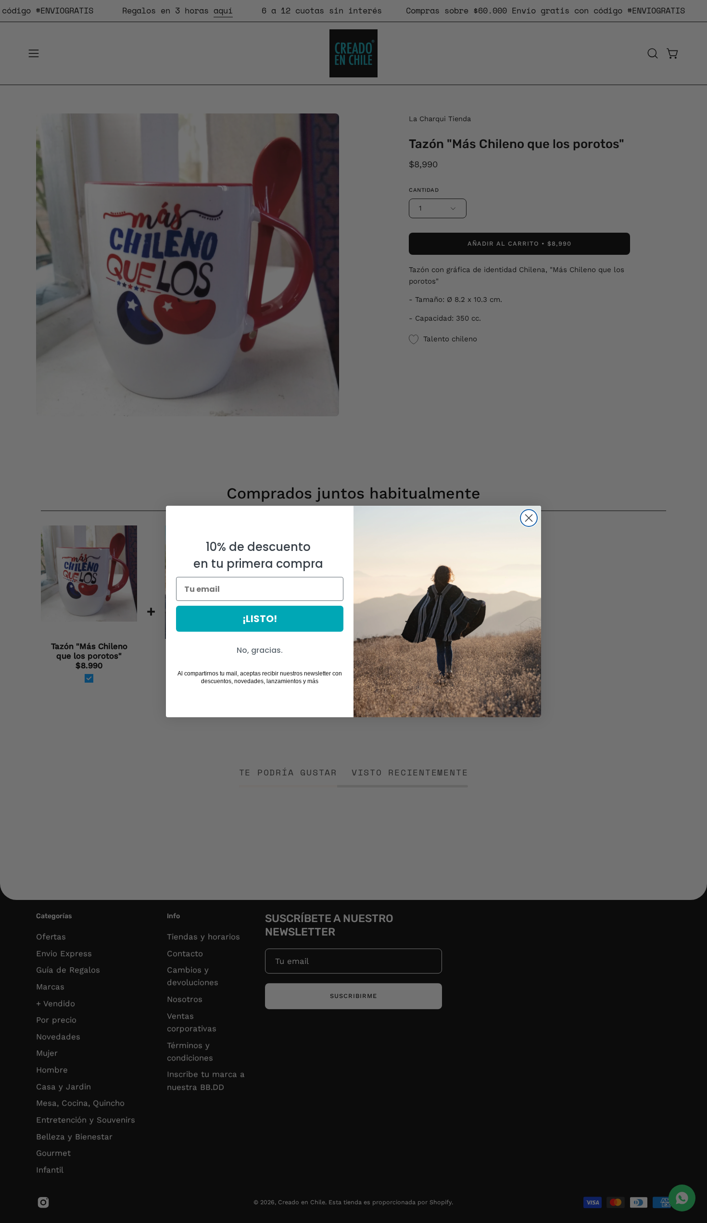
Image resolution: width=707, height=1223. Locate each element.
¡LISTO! (259, 618)
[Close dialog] (528, 518)
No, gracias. (260, 650)
